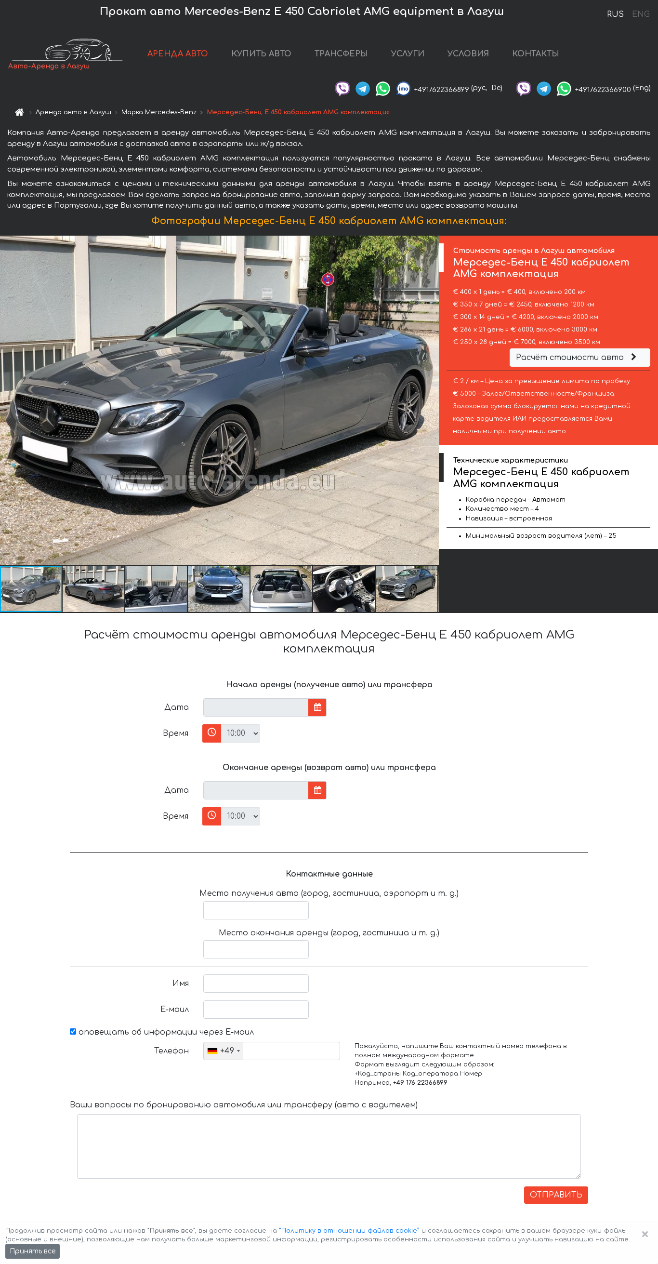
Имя (180, 983)
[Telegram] (363, 88)
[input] (256, 707)
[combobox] (223, 1051)
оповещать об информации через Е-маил (165, 1032)
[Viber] (342, 88)
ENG (640, 14)
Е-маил (174, 1009)
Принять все (32, 1251)
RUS (615, 14)
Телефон (171, 1051)
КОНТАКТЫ (535, 54)
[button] (94, 589)
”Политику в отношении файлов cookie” (349, 1230)
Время (175, 733)
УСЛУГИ (407, 54)
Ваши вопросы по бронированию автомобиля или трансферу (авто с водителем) (244, 1105)
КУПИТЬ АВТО (261, 54)
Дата (176, 707)
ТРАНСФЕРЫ (341, 54)
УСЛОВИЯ (468, 54)
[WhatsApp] (383, 88)
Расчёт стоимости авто (571, 357)
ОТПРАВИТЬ (556, 1195)
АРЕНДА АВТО (177, 54)
